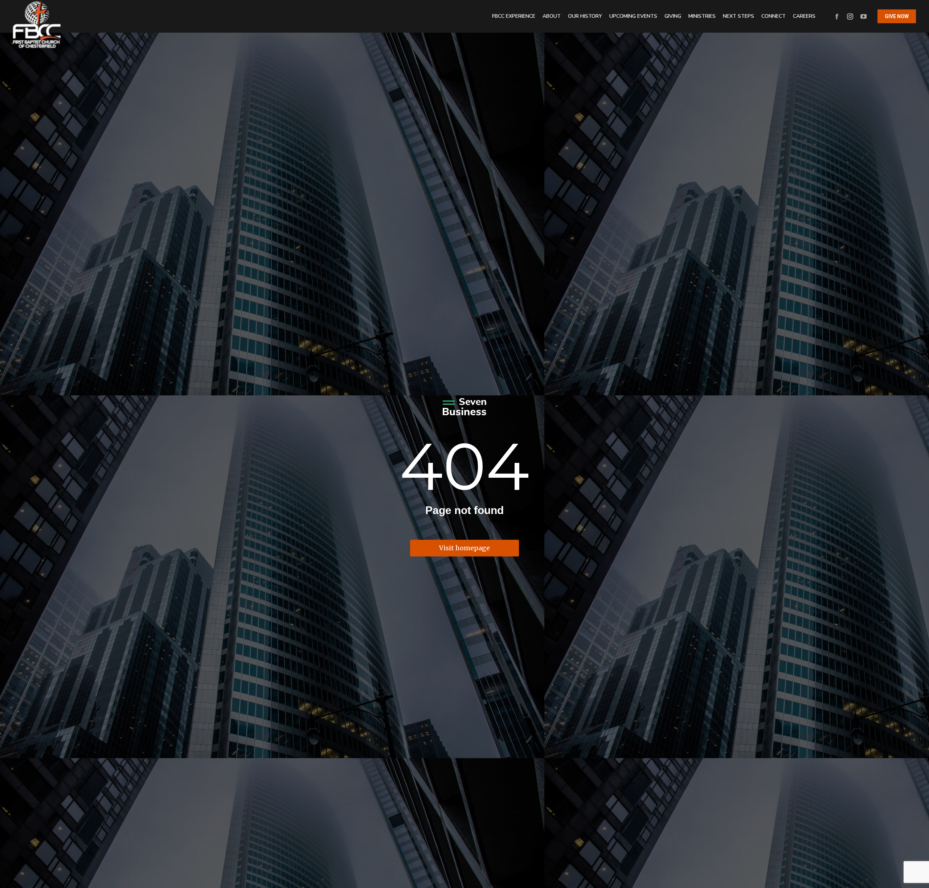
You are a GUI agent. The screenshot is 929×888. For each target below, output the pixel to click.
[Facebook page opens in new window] (836, 16)
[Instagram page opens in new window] (850, 16)
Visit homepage (464, 548)
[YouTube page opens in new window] (863, 16)
